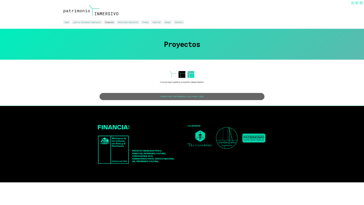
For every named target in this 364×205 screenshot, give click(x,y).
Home (67, 22)
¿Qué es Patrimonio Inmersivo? (87, 22)
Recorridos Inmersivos (128, 22)
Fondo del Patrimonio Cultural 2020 (182, 96)
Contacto (178, 22)
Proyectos (109, 22)
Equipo (167, 22)
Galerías (156, 22)
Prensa (145, 22)
